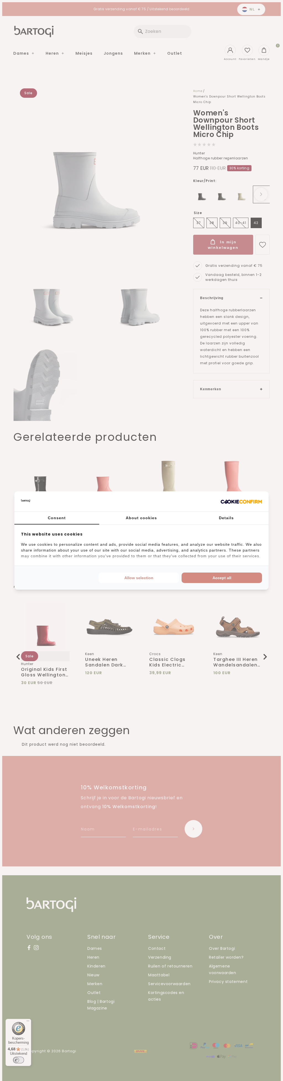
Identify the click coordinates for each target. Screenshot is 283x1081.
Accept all (222, 578)
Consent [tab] (57, 518)
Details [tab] (226, 518)
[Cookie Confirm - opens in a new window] (241, 501)
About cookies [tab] (141, 518)
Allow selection (138, 578)
